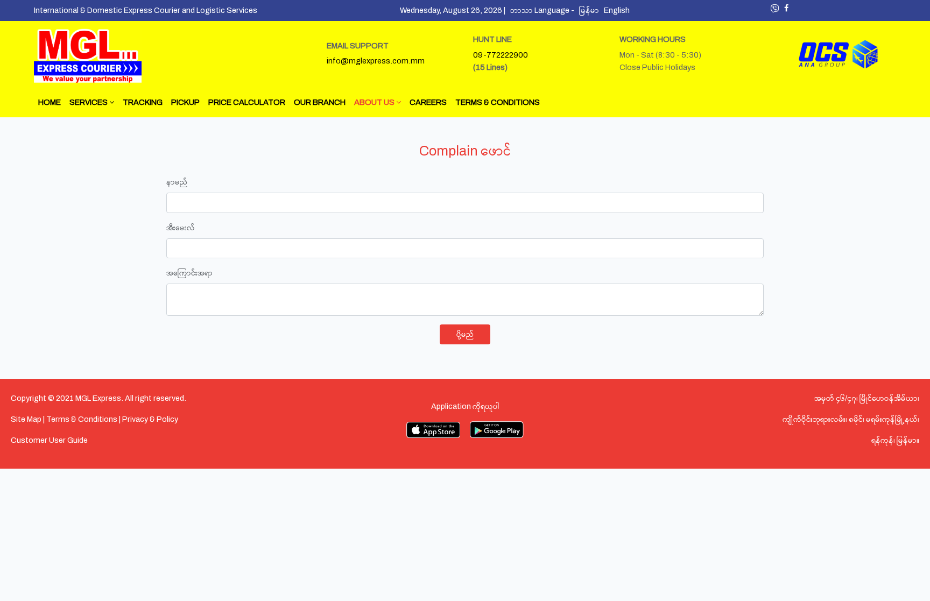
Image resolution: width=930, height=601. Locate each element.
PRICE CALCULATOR (246, 102)
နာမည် (176, 182)
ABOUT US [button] (375, 102)
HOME (49, 102)
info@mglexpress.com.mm (376, 60)
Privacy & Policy (150, 419)
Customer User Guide (49, 440)
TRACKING (143, 102)
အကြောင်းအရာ (189, 272)
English (618, 10)
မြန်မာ (591, 10)
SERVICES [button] (89, 102)
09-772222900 (500, 55)
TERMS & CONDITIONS (497, 102)
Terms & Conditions (81, 419)
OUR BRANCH (320, 102)
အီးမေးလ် (180, 227)
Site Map (26, 419)
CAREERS (428, 102)
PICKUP (185, 102)
